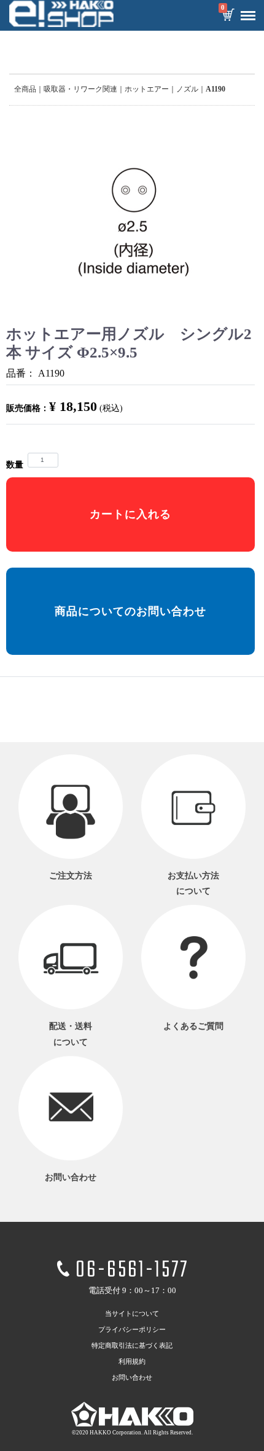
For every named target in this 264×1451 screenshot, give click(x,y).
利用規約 (132, 1362)
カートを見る (228, 16)
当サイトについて (132, 1314)
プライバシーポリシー (132, 1330)
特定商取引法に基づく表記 (132, 1346)
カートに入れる (130, 514)
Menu (248, 15)
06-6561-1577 (132, 1270)
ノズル (187, 89)
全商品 (25, 89)
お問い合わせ (132, 1378)
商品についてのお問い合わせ (130, 611)
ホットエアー (147, 89)
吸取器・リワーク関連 (80, 89)
